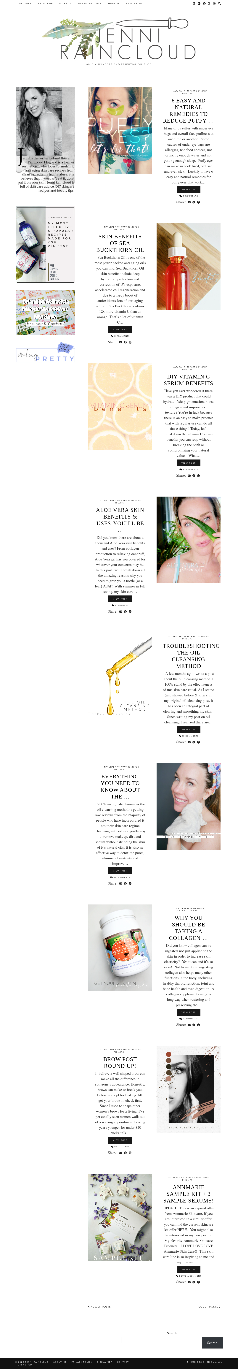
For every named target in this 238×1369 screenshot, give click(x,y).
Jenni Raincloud (37, 1362)
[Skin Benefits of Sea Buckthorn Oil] (189, 266)
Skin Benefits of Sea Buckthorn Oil (120, 243)
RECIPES (25, 3)
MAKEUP (65, 3)
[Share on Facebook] (194, 202)
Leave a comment (189, 1276)
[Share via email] (189, 202)
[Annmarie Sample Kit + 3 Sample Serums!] (120, 1217)
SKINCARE (45, 3)
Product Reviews (184, 1177)
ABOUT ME (60, 1362)
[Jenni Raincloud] (119, 37)
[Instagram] (194, 3)
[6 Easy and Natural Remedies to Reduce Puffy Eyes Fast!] (120, 130)
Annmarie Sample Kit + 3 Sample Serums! (188, 1194)
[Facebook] (204, 3)
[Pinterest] (199, 3)
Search (172, 1332)
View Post (188, 189)
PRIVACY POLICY (81, 1362)
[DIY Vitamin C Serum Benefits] (120, 406)
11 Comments (121, 336)
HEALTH (114, 3)
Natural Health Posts (190, 908)
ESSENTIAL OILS (90, 3)
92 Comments (121, 877)
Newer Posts (100, 1306)
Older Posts (209, 1306)
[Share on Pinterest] (198, 202)
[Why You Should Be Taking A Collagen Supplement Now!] (120, 947)
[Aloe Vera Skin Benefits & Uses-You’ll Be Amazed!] (189, 540)
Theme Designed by (205, 1362)
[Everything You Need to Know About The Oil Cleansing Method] (189, 806)
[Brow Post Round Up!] (189, 1089)
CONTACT (123, 1362)
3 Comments (190, 469)
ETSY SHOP (134, 3)
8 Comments (190, 196)
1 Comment (121, 605)
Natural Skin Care (184, 91)
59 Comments (189, 736)
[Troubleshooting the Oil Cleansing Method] (120, 676)
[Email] (214, 3)
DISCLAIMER (104, 1362)
